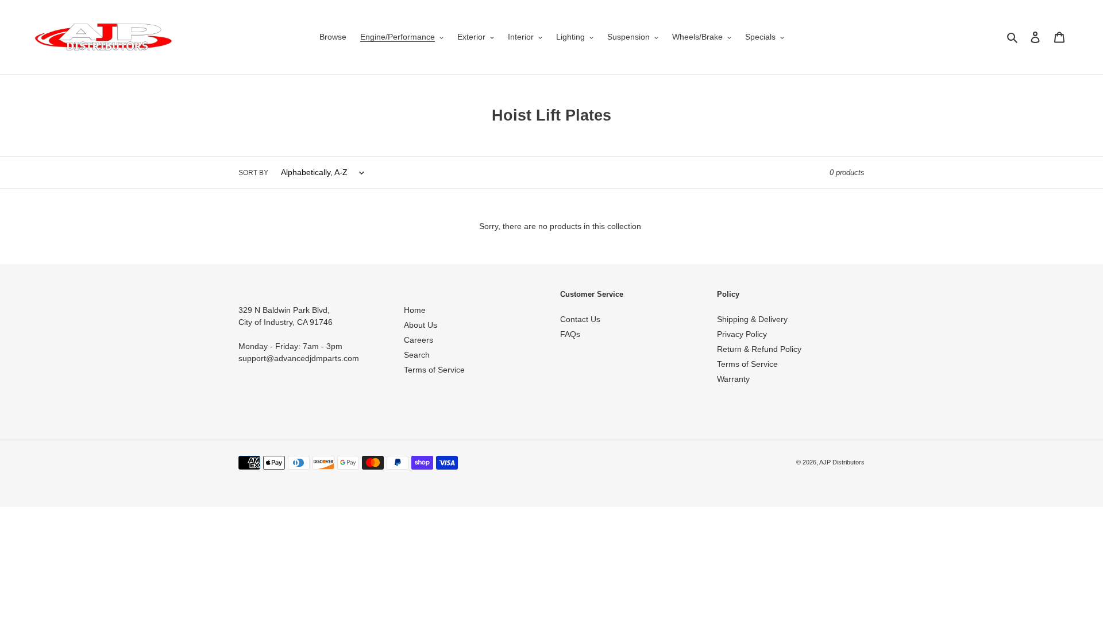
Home (415, 310)
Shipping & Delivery (752, 319)
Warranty (733, 378)
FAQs (570, 334)
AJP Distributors (842, 462)
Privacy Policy (742, 334)
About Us (420, 325)
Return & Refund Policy (759, 349)
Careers (418, 339)
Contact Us (580, 319)
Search (417, 354)
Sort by (253, 173)
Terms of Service (434, 369)
